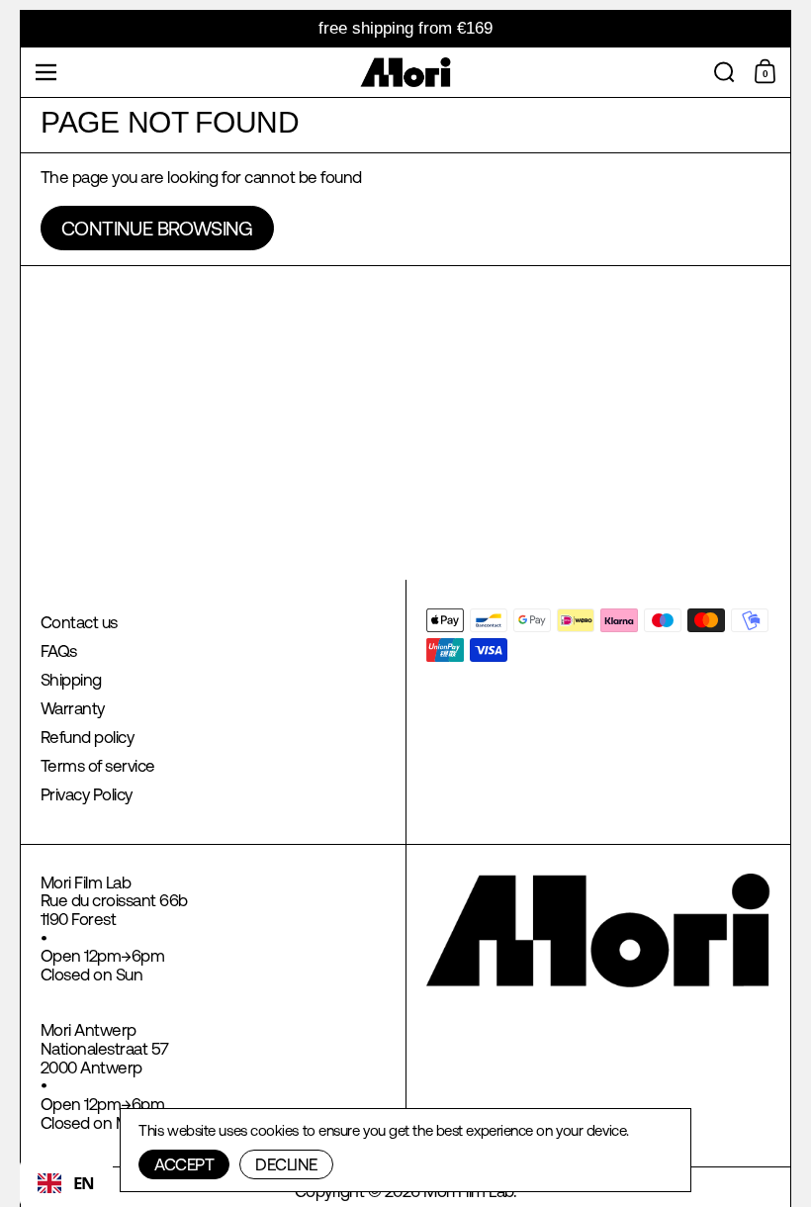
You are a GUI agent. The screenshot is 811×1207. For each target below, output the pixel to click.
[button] (724, 72)
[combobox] (66, 1183)
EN (84, 1182)
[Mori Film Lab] (406, 72)
